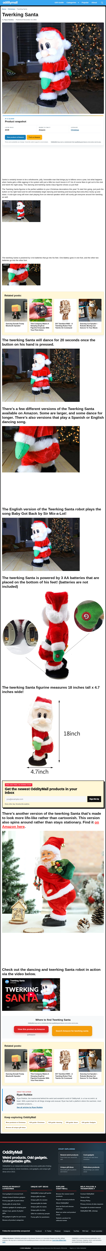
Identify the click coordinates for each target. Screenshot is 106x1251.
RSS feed (85, 1231)
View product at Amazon (15, 137)
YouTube (76, 1231)
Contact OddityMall (87, 1194)
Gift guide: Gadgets (89, 1122)
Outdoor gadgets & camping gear (14, 1207)
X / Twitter (48, 1231)
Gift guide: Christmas (37, 1122)
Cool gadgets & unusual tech (12, 1194)
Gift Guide (59, 3)
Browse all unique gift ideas (16, 1127)
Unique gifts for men (38, 1196)
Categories (71, 3)
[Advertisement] (53, 163)
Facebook (39, 1231)
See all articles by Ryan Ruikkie (30, 1107)
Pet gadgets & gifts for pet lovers (14, 1217)
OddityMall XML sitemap (89, 1211)
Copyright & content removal (90, 1207)
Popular (85, 3)
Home (4, 9)
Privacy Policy (85, 1200)
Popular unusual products (65, 1199)
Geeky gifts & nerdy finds (11, 1204)
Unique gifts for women (39, 1200)
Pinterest (57, 1231)
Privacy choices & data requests (91, 1204)
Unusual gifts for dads (39, 1203)
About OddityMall (62, 1203)
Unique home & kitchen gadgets (13, 1197)
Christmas (11, 9)
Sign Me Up (94, 799)
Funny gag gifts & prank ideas (13, 1200)
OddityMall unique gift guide (41, 1193)
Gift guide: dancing (55, 1122)
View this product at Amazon (31, 1029)
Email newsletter (97, 1231)
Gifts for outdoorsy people (40, 1213)
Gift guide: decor (72, 1122)
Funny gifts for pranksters (40, 1217)
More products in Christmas (16, 1122)
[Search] (102, 3)
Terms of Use (85, 1197)
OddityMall (12, 1152)
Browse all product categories (13, 1220)
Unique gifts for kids (38, 1210)
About (94, 3)
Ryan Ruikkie (9, 20)
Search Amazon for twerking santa (72, 1031)
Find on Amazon (34, 137)
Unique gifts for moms (39, 1207)
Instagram (67, 1231)
